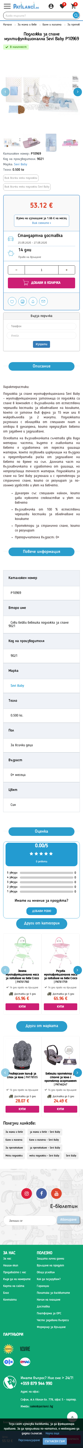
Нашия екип (10, 1265)
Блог (6, 1292)
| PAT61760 (22, 976)
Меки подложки (14, 1156)
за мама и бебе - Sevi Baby (45, 1132)
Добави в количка (45, 283)
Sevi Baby (20, 164)
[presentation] (77, 92)
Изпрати (41, 344)
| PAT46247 (60, 1079)
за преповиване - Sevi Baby (45, 1148)
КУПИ (22, 1006)
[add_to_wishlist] (12, 301)
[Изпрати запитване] (43, 301)
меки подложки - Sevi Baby (44, 1156)
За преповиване (14, 1148)
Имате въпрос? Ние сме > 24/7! (47, 1378)
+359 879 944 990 (36, 1384)
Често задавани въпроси (53, 1320)
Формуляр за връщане (51, 1327)
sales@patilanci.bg (41, 1406)
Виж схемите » (41, 223)
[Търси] (76, 15)
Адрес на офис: (30, 1391)
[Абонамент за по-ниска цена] (33, 301)
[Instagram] (26, 1193)
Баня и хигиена (52, 24)
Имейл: (37, 1406)
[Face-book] (41, 1193)
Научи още (52, 1433)
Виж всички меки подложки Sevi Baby (26, 186)
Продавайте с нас (14, 1272)
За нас (7, 1258)
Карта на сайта (13, 1286)
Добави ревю (41, 911)
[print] (22, 301)
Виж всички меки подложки (20, 178)
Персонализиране (29, 1440)
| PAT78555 (22, 1075)
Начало (7, 24)
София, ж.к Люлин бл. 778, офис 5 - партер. (49, 1399)
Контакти (10, 1299)
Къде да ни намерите (16, 1279)
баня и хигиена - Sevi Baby (44, 1140)
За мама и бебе (27, 24)
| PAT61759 (60, 976)
